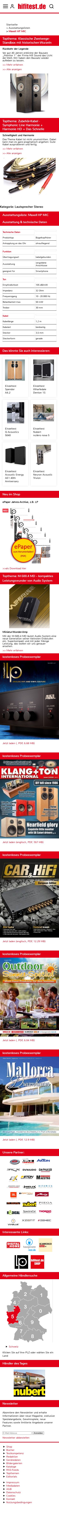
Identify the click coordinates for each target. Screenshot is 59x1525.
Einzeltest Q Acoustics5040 (12, 432)
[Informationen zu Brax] (13, 1170)
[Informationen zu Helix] (29, 1187)
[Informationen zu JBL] (13, 1195)
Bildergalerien (14, 1463)
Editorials (11, 1476)
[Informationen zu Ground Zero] (13, 1187)
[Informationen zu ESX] (13, 1179)
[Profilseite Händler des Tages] (29, 1383)
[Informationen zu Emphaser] (45, 1170)
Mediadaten (13, 1485)
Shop (9, 1446)
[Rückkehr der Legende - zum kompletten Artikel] (29, 94)
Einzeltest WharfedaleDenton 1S (39, 389)
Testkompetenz (15, 1453)
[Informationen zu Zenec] (44, 1220)
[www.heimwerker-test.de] (45, 1251)
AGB (9, 1489)
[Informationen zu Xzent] (28, 1220)
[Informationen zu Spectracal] (29, 1212)
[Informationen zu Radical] (13, 1213)
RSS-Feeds (12, 1470)
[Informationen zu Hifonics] (45, 1187)
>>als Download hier (14, 568)
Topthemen (12, 1473)
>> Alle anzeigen (12, 69)
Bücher (10, 1450)
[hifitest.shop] (37, 1268)
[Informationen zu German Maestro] (43, 1177)
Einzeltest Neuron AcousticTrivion (42, 475)
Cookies (10, 1495)
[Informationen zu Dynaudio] (29, 1170)
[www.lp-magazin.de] (21, 1268)
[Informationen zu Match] (26, 1193)
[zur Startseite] (32, 6)
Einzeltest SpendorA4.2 (10, 389)
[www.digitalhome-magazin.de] (13, 1251)
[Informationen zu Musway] (13, 1203)
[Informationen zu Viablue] (13, 1222)
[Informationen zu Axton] (43, 1161)
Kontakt (10, 1499)
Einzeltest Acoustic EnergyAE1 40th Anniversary (14, 476)
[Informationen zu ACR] (14, 1162)
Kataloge (11, 1466)
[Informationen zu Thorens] (45, 1212)
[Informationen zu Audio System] (28, 1162)
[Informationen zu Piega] (45, 1204)
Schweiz (13, 1346)
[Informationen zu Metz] (42, 1194)
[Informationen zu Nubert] (29, 1204)
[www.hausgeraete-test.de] (29, 1251)
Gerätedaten (13, 1460)
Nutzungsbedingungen (19, 1502)
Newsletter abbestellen (16, 1437)
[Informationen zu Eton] (27, 1177)
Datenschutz (13, 1492)
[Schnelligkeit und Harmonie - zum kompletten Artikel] (29, 178)
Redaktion (12, 1456)
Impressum (12, 1482)
